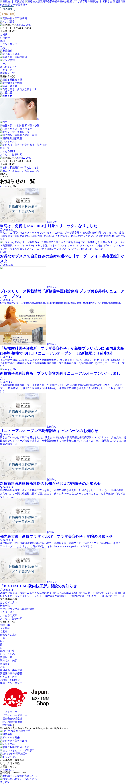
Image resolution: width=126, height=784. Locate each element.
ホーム (3, 63)
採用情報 (7, 725)
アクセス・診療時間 (11, 154)
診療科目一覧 (7, 73)
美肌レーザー (7, 657)
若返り (3, 631)
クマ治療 (5, 628)
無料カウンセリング (11, 683)
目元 (2, 641)
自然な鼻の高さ (8, 634)
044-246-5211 (7, 769)
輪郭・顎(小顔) (8, 651)
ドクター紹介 (7, 70)
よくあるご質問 (8, 615)
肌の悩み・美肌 (8, 660)
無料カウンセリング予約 (8, 44)
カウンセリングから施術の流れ (17, 609)
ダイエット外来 (8, 676)
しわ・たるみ (7, 654)
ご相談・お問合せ (10, 680)
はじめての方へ (8, 66)
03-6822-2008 (24, 25)
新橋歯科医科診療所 (11, 673)
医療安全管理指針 (12, 718)
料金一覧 (5, 148)
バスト (3, 667)
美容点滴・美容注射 (11, 670)
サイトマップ (9, 712)
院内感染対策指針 (12, 722)
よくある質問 (7, 151)
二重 (2, 638)
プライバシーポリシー (14, 715)
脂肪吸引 (5, 663)
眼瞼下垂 (5, 625)
